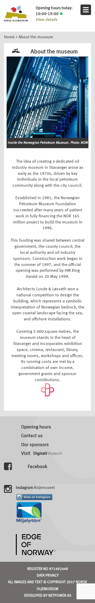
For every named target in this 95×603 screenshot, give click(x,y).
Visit (25, 453)
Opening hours (36, 427)
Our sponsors (35, 444)
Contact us (32, 435)
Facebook (37, 466)
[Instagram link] (34, 497)
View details (46, 20)
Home (9, 37)
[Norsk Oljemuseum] (16, 13)
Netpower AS (59, 595)
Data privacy (48, 575)
